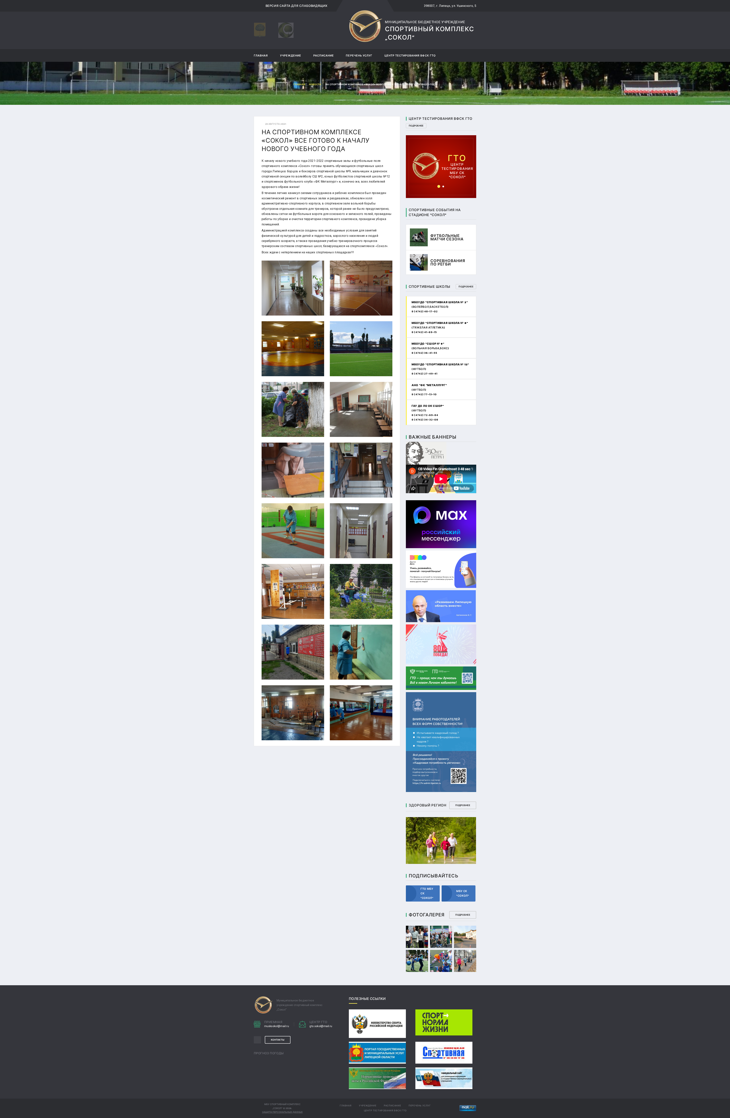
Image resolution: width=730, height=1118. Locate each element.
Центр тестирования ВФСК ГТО (410, 55)
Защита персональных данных (282, 1112)
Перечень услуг (359, 55)
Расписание (323, 55)
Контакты (277, 1040)
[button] (439, 186)
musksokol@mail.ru (276, 1026)
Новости (315, 84)
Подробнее (416, 125)
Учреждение (290, 55)
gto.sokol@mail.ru (441, 160)
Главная (261, 55)
